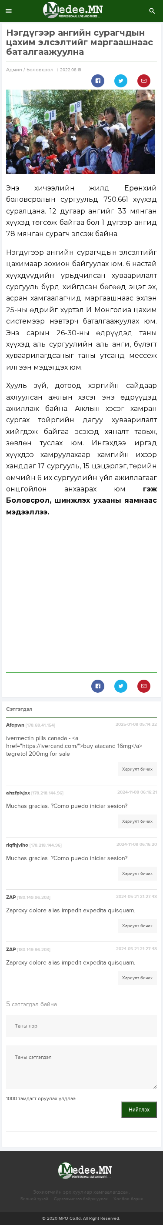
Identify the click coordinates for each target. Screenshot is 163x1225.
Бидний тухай (34, 1199)
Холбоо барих (128, 1199)
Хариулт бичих (137, 769)
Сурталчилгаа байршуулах (81, 1199)
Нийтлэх (139, 1110)
